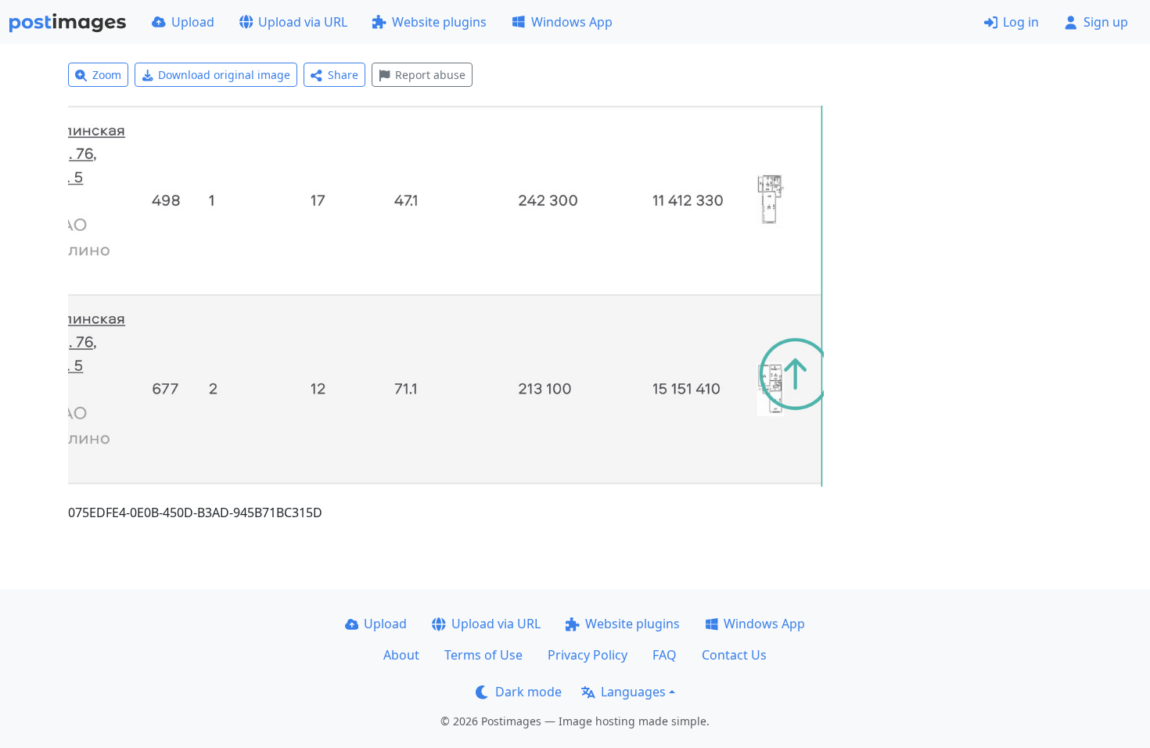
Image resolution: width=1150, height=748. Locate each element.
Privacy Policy (587, 654)
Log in (1021, 22)
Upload (192, 22)
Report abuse (430, 74)
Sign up (1106, 22)
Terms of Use (483, 654)
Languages (633, 691)
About (401, 654)
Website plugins (439, 22)
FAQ (664, 654)
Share (343, 74)
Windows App (572, 22)
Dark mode (528, 691)
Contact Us (734, 654)
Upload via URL (302, 22)
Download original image (224, 74)
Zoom (106, 74)
